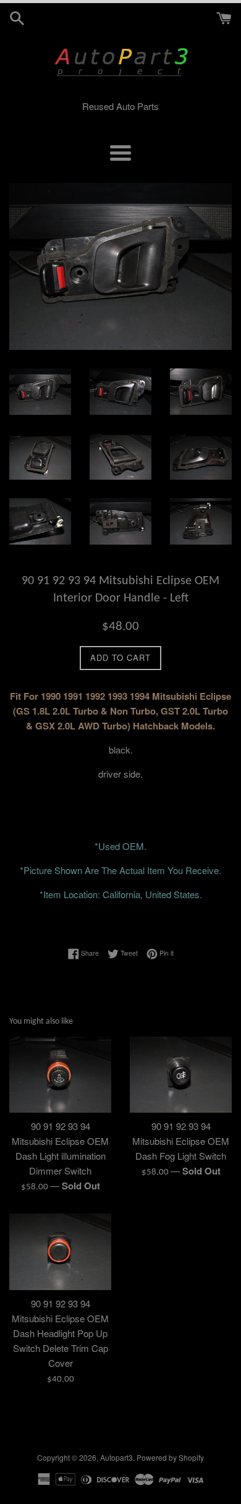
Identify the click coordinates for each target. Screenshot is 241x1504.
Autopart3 (116, 1457)
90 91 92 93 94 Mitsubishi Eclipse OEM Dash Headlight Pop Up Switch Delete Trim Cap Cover (60, 1333)
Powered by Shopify (170, 1457)
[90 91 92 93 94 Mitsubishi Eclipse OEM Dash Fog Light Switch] (181, 1075)
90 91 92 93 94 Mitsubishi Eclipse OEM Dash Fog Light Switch (180, 1141)
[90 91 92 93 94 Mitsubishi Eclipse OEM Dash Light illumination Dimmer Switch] (60, 1075)
